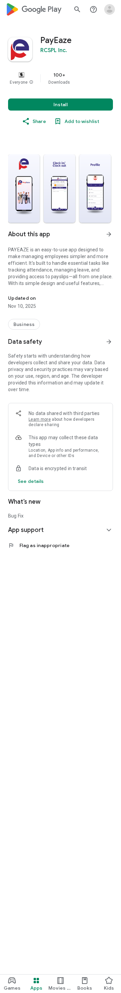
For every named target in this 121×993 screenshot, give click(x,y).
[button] (31, 82)
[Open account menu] (110, 9)
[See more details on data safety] (31, 481)
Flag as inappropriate (39, 545)
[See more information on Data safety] (109, 342)
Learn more (40, 419)
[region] (60, 78)
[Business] (24, 324)
